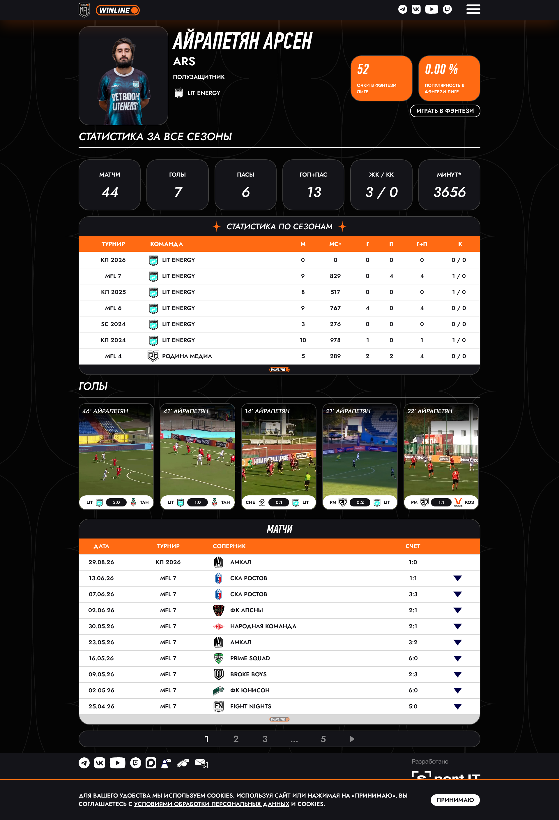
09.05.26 (101, 674)
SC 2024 (113, 324)
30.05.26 (101, 626)
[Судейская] (183, 764)
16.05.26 (101, 658)
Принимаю (455, 800)
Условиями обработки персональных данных (211, 804)
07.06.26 (101, 594)
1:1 (413, 578)
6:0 (413, 658)
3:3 (413, 594)
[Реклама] (201, 764)
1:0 (413, 562)
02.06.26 (101, 610)
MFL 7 (113, 276)
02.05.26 (101, 690)
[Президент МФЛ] (166, 764)
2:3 (413, 674)
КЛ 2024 (113, 340)
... (294, 739)
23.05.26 (101, 642)
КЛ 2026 (113, 260)
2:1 (413, 610)
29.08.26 (101, 562)
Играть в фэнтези (445, 111)
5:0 (413, 706)
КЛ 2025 (113, 292)
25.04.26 (101, 706)
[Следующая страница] (352, 739)
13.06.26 (101, 578)
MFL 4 (113, 356)
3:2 (413, 642)
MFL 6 (113, 308)
